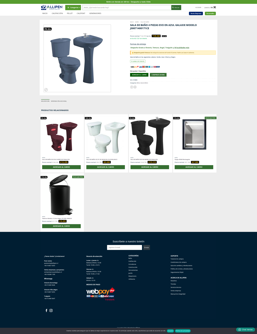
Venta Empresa (196, 13)
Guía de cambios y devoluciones (181, 265)
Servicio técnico (176, 287)
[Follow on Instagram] (51, 310)
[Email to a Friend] (135, 87)
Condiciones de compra (179, 262)
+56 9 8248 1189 (49, 274)
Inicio (45, 13)
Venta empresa (176, 291)
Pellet (70, 13)
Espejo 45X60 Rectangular (182, 159)
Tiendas (173, 284)
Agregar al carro (139, 75)
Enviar (146, 247)
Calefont (81, 13)
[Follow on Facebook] (46, 310)
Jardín (130, 273)
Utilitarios (131, 279)
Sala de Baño (145, 22)
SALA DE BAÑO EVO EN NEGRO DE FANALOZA (144, 159)
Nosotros (174, 281)
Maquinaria (132, 276)
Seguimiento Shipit (177, 272)
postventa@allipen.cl (51, 263)
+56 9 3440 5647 (49, 298)
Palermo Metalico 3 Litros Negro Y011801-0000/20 (57, 218)
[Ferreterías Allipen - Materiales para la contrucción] (51, 7)
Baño (137, 22)
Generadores (95, 13)
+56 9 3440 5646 (49, 285)
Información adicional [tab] (59, 101)
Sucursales (210, 13)
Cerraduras (132, 264)
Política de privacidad (183, 331)
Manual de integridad (178, 294)
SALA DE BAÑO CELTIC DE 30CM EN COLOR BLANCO (101, 159)
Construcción (132, 267)
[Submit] (176, 7)
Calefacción (57, 13)
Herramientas (133, 270)
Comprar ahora (158, 75)
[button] (198, 7)
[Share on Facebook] (131, 87)
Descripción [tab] (45, 101)
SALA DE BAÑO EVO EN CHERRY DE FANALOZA (56, 159)
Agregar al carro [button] (61, 167)
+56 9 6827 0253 (49, 265)
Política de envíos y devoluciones (182, 269)
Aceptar (170, 331)
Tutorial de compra (177, 259)
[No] (254, 331)
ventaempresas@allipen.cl (53, 272)
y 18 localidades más (181, 48)
